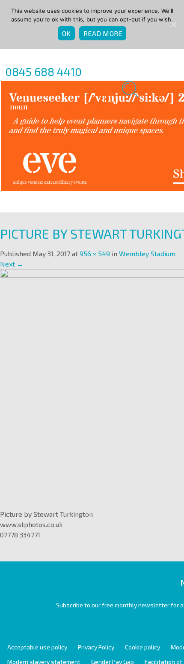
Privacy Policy (96, 647)
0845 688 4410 (43, 71)
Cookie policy (142, 647)
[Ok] (173, 24)
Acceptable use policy (37, 647)
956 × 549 (95, 253)
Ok (66, 33)
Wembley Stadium (147, 253)
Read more (102, 33)
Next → (12, 264)
